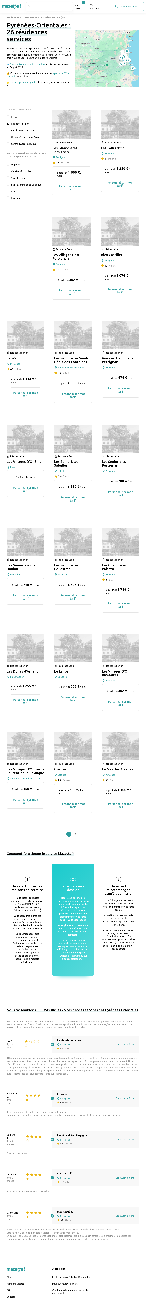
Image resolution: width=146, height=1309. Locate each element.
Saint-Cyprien (18, 178)
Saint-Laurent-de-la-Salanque (26, 184)
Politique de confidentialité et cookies (71, 1277)
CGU (9, 1290)
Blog (9, 1277)
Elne (13, 191)
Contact (11, 1296)
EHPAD (14, 117)
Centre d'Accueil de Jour (23, 144)
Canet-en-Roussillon (21, 171)
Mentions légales (15, 1283)
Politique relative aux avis (65, 1283)
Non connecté (126, 6)
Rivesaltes (16, 198)
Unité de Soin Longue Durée (25, 137)
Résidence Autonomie (22, 130)
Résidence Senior (15, 17)
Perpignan (16, 164)
